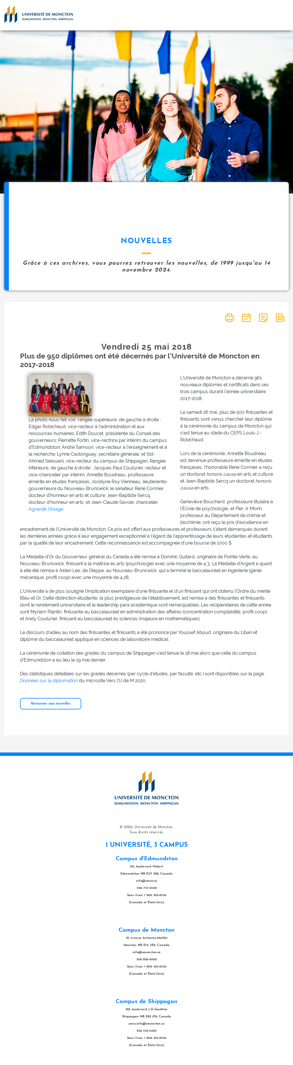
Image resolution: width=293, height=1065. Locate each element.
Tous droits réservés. (146, 832)
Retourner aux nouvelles (50, 703)
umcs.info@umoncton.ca (146, 1023)
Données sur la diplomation (49, 680)
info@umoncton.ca (146, 952)
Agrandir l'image (46, 509)
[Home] (38, 14)
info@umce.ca (146, 881)
